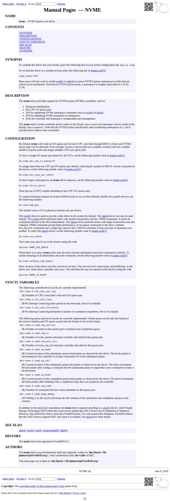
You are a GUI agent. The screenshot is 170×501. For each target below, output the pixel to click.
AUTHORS (25, 50)
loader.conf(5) (98, 70)
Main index (8, 3)
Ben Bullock (65, 493)
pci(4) (38, 430)
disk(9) (64, 430)
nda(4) (70, 81)
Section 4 (21, 3)
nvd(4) (59, 81)
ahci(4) (106, 407)
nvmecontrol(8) (51, 430)
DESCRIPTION (28, 35)
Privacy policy (79, 493)
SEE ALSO (25, 44)
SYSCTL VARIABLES (32, 41)
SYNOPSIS (25, 32)
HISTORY (25, 47)
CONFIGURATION (30, 38)
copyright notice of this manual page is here (42, 486)
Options (61, 3)
